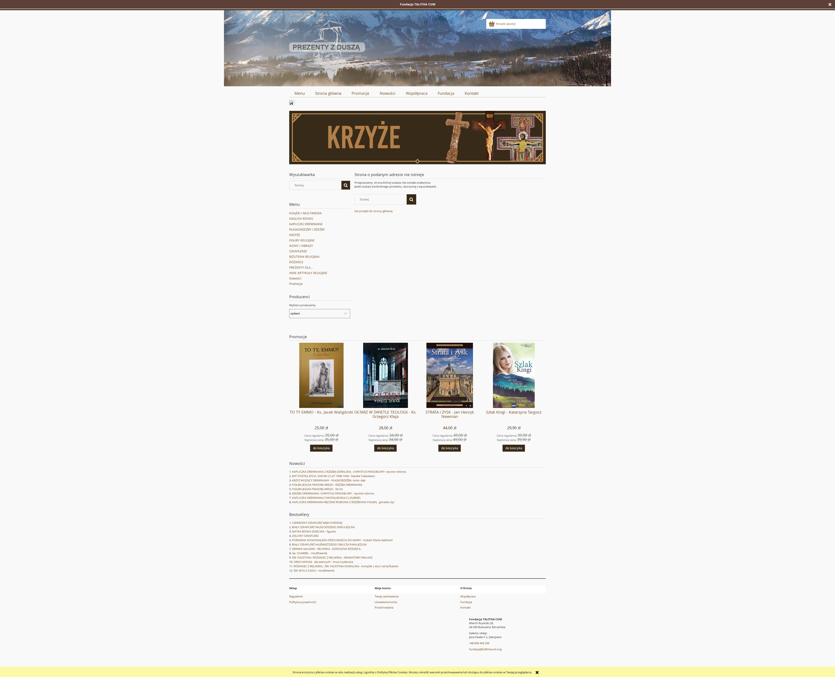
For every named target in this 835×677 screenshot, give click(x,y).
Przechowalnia (384, 607)
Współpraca (468, 596)
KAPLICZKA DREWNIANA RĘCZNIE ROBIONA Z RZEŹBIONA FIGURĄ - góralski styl (343, 502)
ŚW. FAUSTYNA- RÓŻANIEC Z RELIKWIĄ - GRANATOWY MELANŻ (332, 557)
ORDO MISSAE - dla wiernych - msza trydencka (323, 562)
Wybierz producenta (302, 305)
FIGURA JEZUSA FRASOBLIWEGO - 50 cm (317, 489)
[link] (417, 137)
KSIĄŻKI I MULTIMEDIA (305, 213)
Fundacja (466, 602)
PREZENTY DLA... (301, 267)
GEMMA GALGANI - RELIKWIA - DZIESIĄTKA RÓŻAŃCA (326, 549)
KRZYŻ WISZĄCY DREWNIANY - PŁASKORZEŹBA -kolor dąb (329, 480)
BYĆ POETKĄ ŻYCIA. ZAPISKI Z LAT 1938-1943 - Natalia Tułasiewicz (333, 476)
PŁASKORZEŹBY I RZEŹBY (307, 229)
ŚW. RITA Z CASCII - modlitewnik (314, 570)
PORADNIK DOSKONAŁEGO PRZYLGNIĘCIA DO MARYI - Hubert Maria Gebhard (342, 540)
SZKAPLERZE (298, 251)
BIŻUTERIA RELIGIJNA (304, 256)
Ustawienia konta (386, 602)
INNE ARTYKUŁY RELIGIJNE (308, 273)
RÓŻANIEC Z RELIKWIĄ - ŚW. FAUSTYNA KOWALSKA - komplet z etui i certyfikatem (346, 566)
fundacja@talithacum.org (485, 649)
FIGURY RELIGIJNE (302, 240)
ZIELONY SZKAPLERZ (305, 536)
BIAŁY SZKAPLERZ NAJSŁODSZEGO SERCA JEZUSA (323, 527)
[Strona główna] (327, 51)
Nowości (295, 278)
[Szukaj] (345, 185)
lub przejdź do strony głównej (373, 211)
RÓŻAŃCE (296, 262)
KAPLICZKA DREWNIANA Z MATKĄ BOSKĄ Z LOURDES (326, 498)
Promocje (296, 284)
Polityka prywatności (302, 602)
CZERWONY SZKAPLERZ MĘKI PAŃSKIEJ (317, 523)
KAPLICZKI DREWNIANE (306, 224)
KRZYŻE (294, 235)
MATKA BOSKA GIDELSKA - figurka (314, 531)
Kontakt (465, 607)
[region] (417, 137)
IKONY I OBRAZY (301, 246)
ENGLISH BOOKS (301, 218)
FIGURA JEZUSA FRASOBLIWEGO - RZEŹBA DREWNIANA (327, 485)
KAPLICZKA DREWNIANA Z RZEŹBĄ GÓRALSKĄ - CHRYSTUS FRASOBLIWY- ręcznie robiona (349, 472)
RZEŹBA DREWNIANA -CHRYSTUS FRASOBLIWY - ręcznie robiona (333, 493)
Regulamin (296, 596)
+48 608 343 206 (479, 643)
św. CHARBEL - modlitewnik (309, 553)
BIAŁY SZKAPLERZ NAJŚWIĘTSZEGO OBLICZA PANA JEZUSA (329, 544)
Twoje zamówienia (386, 596)
